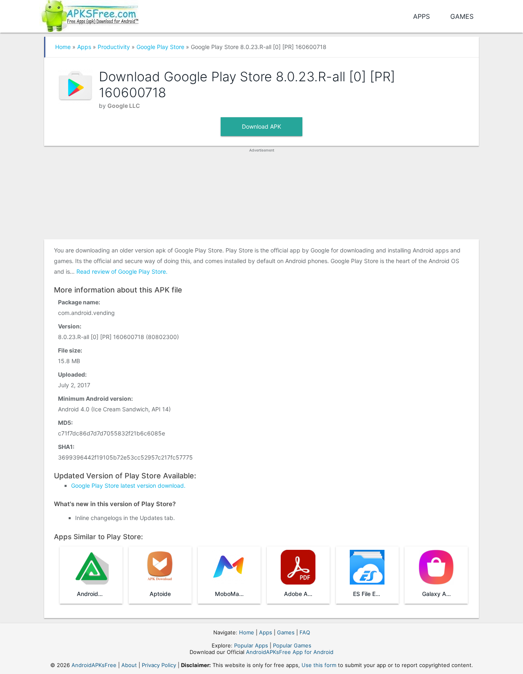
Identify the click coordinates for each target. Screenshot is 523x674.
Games (462, 16)
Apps (421, 16)
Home (63, 46)
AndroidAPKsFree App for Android (289, 652)
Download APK (261, 126)
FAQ (304, 632)
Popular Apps (251, 645)
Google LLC (123, 105)
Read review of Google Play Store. (122, 271)
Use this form (319, 665)
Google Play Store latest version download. (128, 485)
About (129, 665)
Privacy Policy (159, 665)
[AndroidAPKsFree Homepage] (89, 14)
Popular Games (292, 645)
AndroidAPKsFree (94, 665)
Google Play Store (160, 46)
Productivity (114, 46)
